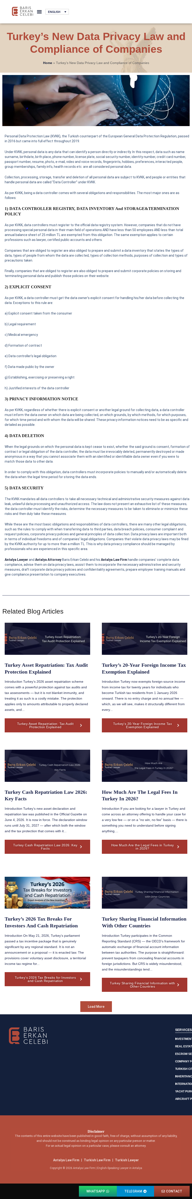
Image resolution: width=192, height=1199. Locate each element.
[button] (39, 12)
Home (47, 63)
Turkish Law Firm (97, 1160)
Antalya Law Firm (66, 1160)
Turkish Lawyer (127, 1160)
